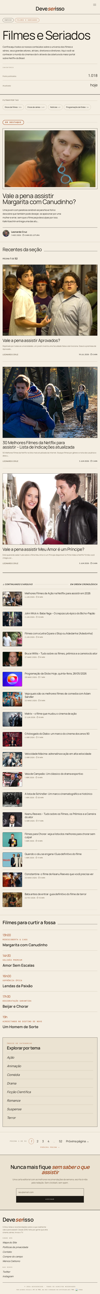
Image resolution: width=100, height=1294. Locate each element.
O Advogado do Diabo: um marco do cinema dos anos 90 (57, 733)
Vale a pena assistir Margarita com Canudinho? (39, 198)
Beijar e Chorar (15, 1006)
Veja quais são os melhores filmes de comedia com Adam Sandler (58, 695)
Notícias (55, 107)
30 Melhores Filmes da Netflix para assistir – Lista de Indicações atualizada (38, 445)
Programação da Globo (77, 107)
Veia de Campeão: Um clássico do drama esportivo (54, 774)
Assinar (50, 1199)
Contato (7, 1251)
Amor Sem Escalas (18, 965)
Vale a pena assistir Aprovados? (31, 340)
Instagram (8, 1276)
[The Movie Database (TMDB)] (79, 1290)
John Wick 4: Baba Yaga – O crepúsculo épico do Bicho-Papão (60, 613)
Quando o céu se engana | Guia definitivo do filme (53, 854)
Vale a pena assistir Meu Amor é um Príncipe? (43, 549)
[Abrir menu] (94, 5)
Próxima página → (77, 1141)
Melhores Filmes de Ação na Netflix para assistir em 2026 (57, 593)
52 (60, 1141)
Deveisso (50, 8)
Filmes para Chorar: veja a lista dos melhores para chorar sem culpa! (60, 835)
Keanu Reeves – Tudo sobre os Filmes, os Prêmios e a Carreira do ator (60, 815)
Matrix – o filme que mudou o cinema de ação (51, 713)
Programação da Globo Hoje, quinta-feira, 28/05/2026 (56, 673)
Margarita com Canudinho (25, 944)
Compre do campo (13, 1256)
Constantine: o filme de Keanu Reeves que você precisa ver (59, 874)
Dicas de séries (35, 107)
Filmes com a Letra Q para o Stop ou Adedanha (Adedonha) (59, 633)
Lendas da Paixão (18, 985)
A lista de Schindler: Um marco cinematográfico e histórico (58, 794)
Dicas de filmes (13, 107)
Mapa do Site (10, 1242)
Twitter (6, 1271)
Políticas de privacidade (15, 1247)
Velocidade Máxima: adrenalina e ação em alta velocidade (58, 753)
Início (8, 20)
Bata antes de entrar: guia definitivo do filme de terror (55, 894)
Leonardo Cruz (19, 231)
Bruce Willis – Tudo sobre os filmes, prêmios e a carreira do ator (61, 653)
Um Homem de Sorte (20, 1026)
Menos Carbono (11, 1261)
